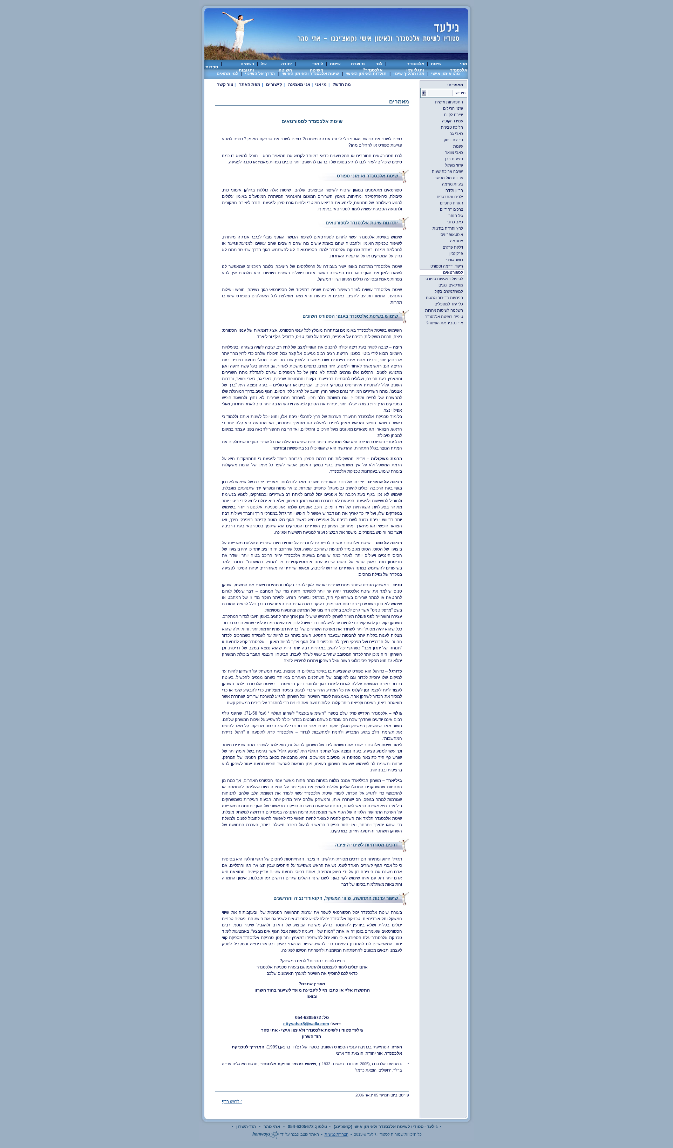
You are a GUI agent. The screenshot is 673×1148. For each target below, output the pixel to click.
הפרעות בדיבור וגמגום (447, 298)
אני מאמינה (299, 84)
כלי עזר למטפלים (451, 304)
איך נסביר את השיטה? (447, 323)
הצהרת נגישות (336, 1134)
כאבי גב (459, 133)
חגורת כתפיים (454, 203)
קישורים (274, 84)
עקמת (460, 146)
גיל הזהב (458, 216)
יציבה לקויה (456, 115)
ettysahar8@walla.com (306, 1023)
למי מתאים (227, 73)
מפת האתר (249, 84)
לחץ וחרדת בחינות (450, 228)
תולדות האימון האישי (366, 73)
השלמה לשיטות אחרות (446, 310)
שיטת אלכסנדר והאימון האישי (310, 73)
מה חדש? (342, 84)
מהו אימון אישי (445, 73)
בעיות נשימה (455, 184)
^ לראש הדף (232, 1101)
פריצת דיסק (456, 140)
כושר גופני (457, 260)
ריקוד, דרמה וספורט (449, 266)
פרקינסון (458, 253)
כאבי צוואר (456, 152)
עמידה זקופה (455, 121)
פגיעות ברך (456, 159)
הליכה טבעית (454, 127)
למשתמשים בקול (451, 291)
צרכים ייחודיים (454, 209)
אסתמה (459, 241)
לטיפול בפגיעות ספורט (447, 279)
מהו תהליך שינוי (408, 73)
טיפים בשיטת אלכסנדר (446, 317)
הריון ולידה (457, 190)
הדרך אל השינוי (260, 73)
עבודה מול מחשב (451, 178)
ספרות (211, 67)
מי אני (321, 84)
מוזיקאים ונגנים (453, 285)
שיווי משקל (456, 165)
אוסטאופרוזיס (454, 234)
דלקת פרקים (455, 247)
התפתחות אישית (451, 102)
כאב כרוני (457, 222)
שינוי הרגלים (455, 108)
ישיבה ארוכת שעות (450, 171)
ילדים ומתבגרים (452, 197)
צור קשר (225, 84)
